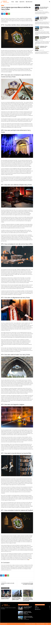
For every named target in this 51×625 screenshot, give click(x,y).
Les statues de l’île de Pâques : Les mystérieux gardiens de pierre (16, 598)
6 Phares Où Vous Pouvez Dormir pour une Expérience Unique (45, 27)
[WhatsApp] (9, 14)
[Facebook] (2, 14)
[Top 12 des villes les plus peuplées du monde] (6, 593)
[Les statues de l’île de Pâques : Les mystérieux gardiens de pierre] (17, 593)
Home (12, 1)
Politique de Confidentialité (40, 623)
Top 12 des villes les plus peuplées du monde (5, 598)
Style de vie (22, 1)
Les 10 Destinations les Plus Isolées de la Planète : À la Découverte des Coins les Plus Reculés (28, 599)
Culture (16, 1)
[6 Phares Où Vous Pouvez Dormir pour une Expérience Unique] (20, 618)
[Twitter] (4, 14)
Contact (47, 623)
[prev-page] (31, 588)
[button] (49, 2)
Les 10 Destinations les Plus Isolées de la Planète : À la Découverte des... (44, 37)
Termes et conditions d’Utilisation (30, 623)
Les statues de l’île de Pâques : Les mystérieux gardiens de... (28, 612)
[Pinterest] (7, 14)
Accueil (2, 4)
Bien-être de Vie (29, 1)
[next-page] (32, 588)
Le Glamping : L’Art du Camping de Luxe (43, 47)
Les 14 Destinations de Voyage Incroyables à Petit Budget (27, 584)
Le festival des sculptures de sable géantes (7, 584)
